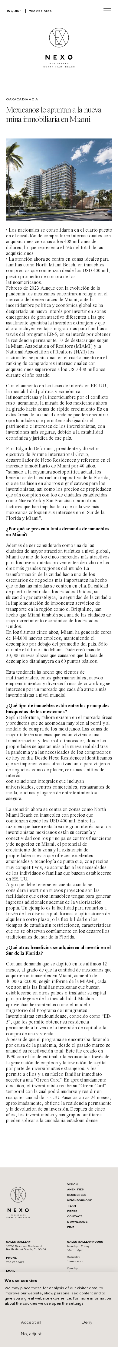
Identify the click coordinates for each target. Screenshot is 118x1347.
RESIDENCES (77, 1195)
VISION (72, 1184)
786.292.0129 (40, 11)
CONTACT (75, 1216)
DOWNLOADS (77, 1222)
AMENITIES (75, 1189)
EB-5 (70, 1227)
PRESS (72, 1211)
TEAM (71, 1206)
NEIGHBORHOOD (80, 1200)
